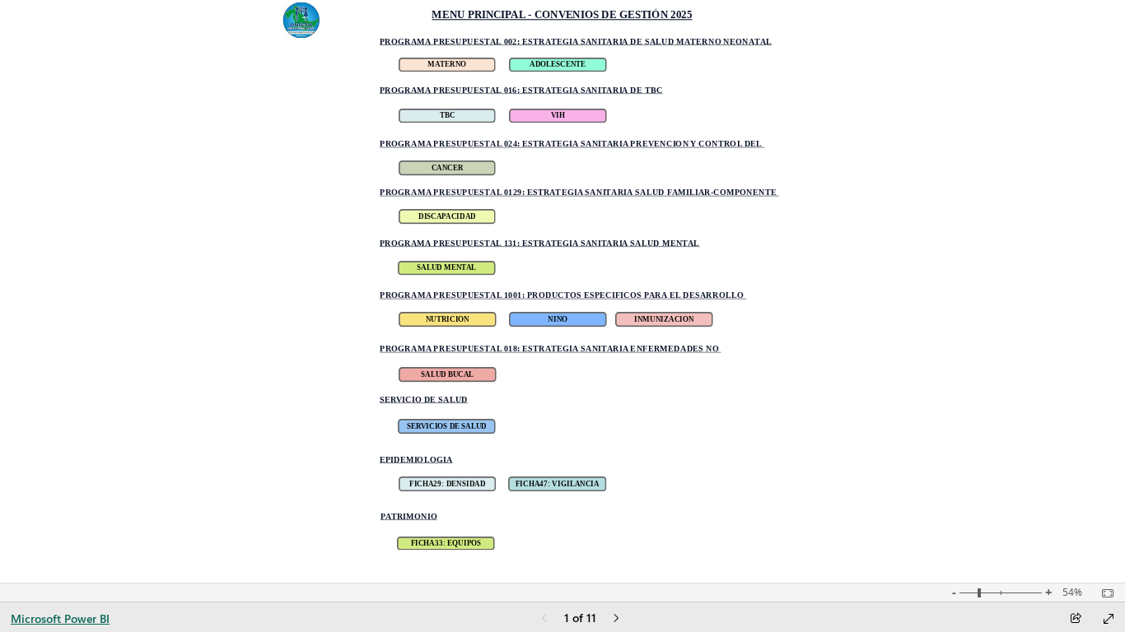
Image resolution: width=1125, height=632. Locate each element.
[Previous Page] (544, 619)
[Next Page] (616, 619)
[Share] (1075, 619)
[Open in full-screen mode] (1108, 619)
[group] (562, 17)
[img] (301, 20)
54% (1072, 592)
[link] (447, 65)
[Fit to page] (1103, 593)
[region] (562, 291)
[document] (562, 17)
